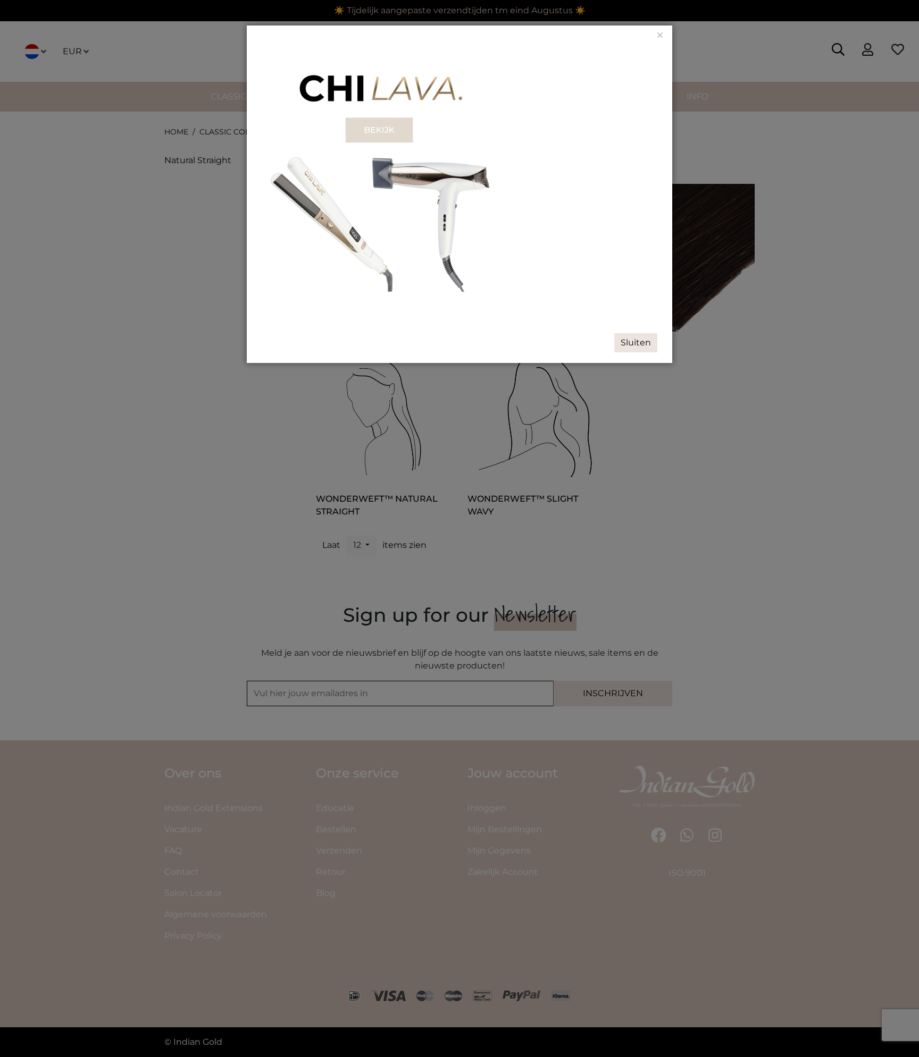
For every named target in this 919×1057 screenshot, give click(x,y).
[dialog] (459, 528)
